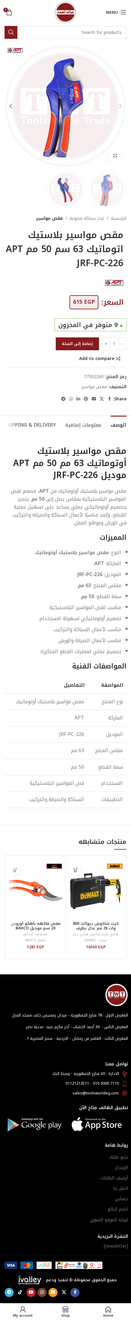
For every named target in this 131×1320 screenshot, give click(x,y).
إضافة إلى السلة (77, 343)
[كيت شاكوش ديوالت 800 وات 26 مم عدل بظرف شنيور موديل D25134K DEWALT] (96, 890)
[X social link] (102, 399)
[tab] (118, 424)
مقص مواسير (49, 218)
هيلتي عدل (80, 934)
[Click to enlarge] (115, 156)
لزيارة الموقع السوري (109, 1220)
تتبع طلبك (118, 1157)
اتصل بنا (120, 1188)
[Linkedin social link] (78, 399)
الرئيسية (118, 218)
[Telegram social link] (63, 399)
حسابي (121, 1199)
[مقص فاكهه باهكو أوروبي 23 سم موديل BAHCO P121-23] (35, 890)
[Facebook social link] (109, 399)
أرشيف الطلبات (114, 1178)
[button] (120, 106)
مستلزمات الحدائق (35, 934)
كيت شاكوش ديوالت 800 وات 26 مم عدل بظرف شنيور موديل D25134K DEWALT (96, 930)
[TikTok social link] (20, 1292)
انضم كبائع (118, 1209)
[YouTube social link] (31, 1292)
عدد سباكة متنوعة (86, 218)
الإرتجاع (121, 1168)
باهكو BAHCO (35, 940)
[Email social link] (94, 399)
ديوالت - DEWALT (96, 940)
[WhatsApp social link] (71, 399)
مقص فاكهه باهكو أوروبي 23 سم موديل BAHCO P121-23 (35, 928)
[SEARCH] (11, 32)
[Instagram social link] (42, 1292)
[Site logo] (65, 12)
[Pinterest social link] (86, 399)
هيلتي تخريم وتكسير (104, 934)
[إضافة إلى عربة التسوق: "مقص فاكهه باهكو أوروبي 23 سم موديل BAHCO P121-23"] (15, 870)
